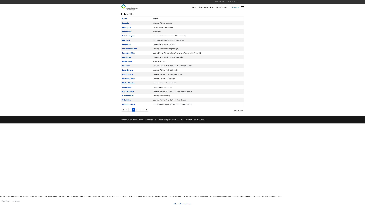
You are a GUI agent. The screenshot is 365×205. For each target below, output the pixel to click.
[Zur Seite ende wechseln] (147, 110)
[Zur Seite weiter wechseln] (143, 110)
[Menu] (242, 7)
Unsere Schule (221, 7)
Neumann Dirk (128, 96)
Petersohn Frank (128, 104)
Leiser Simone (127, 70)
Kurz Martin (126, 57)
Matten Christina (128, 83)
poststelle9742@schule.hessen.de (233, 2)
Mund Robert (127, 87)
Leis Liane (126, 66)
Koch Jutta (126, 40)
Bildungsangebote (205, 7)
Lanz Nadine (127, 61)
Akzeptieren (5, 201)
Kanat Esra (126, 23)
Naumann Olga (128, 91)
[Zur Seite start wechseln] (123, 110)
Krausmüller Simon (129, 49)
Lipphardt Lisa (127, 74)
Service (234, 7)
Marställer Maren (128, 79)
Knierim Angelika (128, 36)
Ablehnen (16, 201)
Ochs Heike (126, 100)
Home (194, 7)
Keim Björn (126, 27)
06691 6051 (218, 2)
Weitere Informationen (182, 204)
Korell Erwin (126, 44)
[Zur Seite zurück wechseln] (127, 110)
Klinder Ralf (126, 32)
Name (124, 19)
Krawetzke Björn (128, 53)
